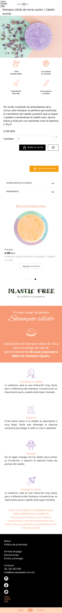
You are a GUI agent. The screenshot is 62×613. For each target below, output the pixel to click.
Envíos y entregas (13, 558)
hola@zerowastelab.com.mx (19, 572)
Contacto (9, 565)
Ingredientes (12, 191)
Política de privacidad (15, 544)
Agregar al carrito (31, 266)
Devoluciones (11, 555)
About (7, 541)
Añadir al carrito (35, 147)
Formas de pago (13, 551)
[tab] (27, 279)
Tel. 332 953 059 (12, 568)
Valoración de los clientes (19, 183)
